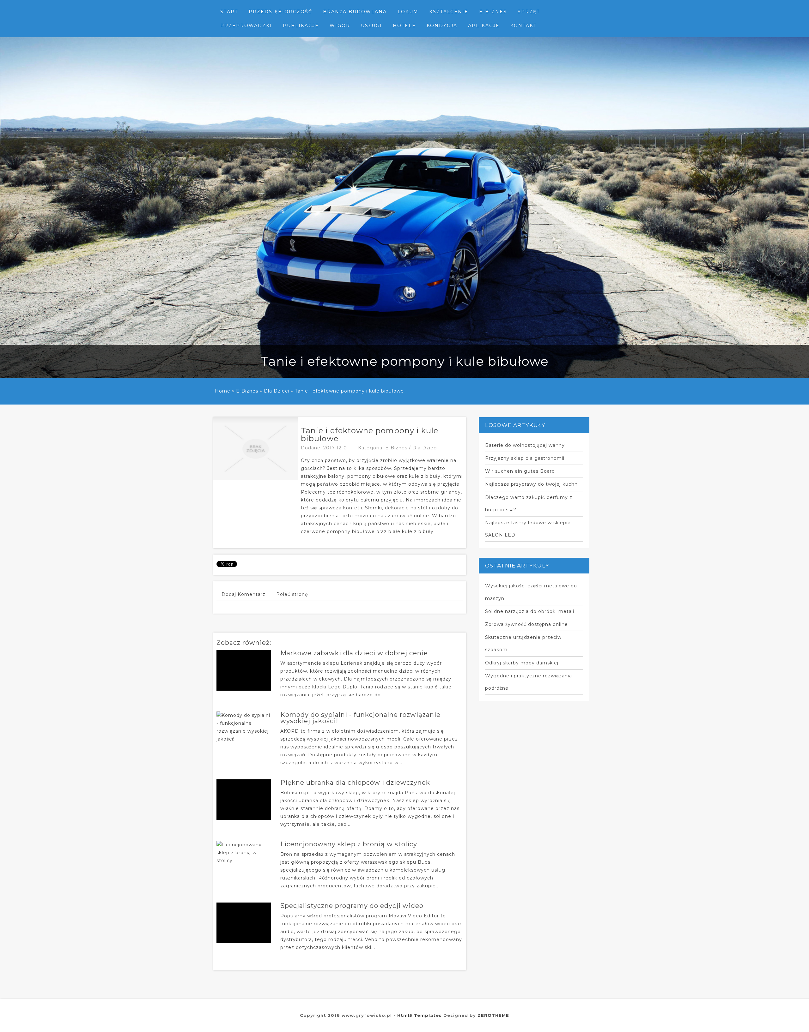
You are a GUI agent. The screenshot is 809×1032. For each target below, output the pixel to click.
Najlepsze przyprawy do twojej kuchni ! (533, 484)
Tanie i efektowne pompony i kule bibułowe (349, 391)
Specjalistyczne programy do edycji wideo (351, 905)
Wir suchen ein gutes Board (520, 471)
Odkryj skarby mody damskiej (521, 663)
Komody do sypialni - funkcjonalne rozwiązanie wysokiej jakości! (360, 718)
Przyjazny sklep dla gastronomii (524, 458)
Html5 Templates (419, 1015)
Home (222, 391)
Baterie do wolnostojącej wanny (525, 445)
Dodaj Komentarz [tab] (243, 594)
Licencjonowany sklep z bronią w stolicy (348, 844)
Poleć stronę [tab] (292, 594)
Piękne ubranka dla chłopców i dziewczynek (355, 782)
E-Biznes (247, 391)
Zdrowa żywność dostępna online (526, 624)
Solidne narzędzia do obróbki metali (529, 611)
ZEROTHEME (493, 1015)
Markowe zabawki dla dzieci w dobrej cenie (354, 653)
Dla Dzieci (276, 391)
